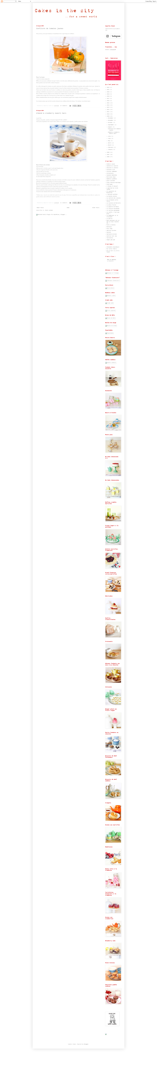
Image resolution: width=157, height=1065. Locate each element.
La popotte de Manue (113, 206)
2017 (108, 98)
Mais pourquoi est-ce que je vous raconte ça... (113, 222)
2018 (108, 96)
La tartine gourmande (113, 210)
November (111, 120)
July (109, 136)
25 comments (63, 105)
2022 (108, 87)
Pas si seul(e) (111, 259)
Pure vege (109, 228)
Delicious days (111, 177)
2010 (108, 114)
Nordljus (109, 226)
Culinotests (110, 173)
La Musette (110, 261)
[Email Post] (70, 105)
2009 (108, 116)
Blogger (86, 1044)
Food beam (109, 184)
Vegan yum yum (111, 239)
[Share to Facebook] (78, 106)
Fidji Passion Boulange (114, 182)
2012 (108, 109)
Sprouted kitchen (112, 234)
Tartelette (110, 238)
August (110, 127)
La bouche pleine (112, 196)
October (110, 122)
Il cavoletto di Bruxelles (111, 192)
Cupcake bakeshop (112, 175)
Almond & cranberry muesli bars (51, 113)
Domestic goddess (112, 179)
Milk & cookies (111, 225)
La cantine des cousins (114, 198)
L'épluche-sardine (112, 194)
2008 (108, 152)
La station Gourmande (113, 208)
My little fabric (112, 249)
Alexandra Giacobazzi (113, 247)
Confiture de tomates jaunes (49, 28)
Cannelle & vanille (112, 166)
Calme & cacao (111, 164)
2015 (108, 103)
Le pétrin (109, 218)
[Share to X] (77, 106)
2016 (108, 100)
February (111, 147)
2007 (108, 154)
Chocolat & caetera (112, 167)
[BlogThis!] (75, 106)
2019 (108, 94)
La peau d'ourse (111, 205)
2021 (108, 89)
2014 (108, 105)
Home (68, 207)
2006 (108, 156)
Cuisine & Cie (111, 169)
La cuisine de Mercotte (114, 203)
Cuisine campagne (112, 171)
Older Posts (95, 207)
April (110, 143)
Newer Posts (40, 207)
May (109, 140)
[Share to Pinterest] (80, 106)
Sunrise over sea (112, 236)
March (110, 145)
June (109, 138)
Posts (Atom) (49, 210)
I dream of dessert (112, 186)
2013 (108, 107)
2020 (108, 92)
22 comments (63, 202)
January (110, 149)
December (111, 118)
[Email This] (73, 106)
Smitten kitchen (111, 230)
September (111, 124)
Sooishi (109, 232)
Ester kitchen (111, 180)
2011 (108, 111)
